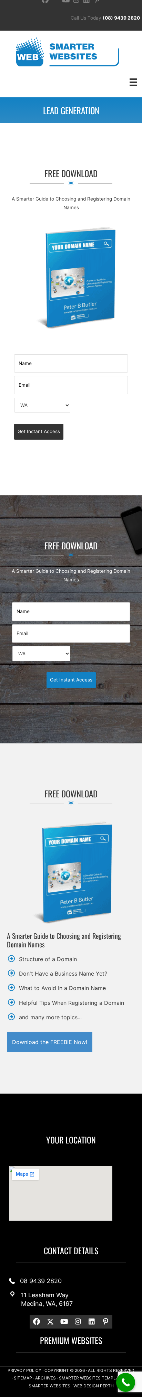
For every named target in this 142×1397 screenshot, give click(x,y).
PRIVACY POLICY (24, 1370)
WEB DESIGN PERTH (93, 1385)
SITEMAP (23, 1377)
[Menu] (133, 81)
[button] (49, 1042)
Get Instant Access (39, 431)
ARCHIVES (45, 1377)
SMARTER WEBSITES (49, 1385)
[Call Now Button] (125, 1382)
